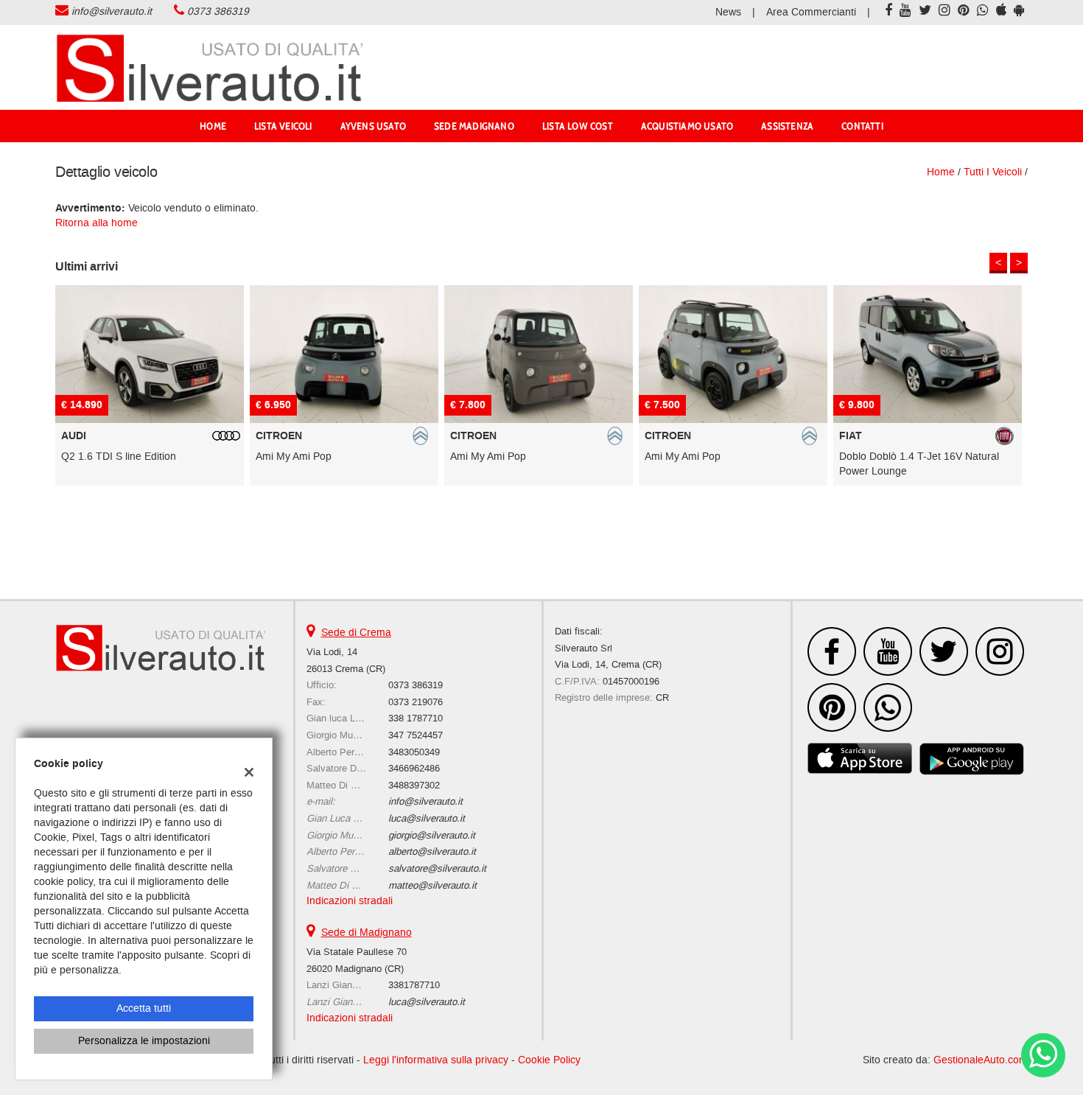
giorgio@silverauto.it (431, 835)
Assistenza (787, 126)
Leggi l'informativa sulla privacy (435, 1060)
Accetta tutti (143, 1008)
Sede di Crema (356, 633)
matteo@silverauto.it (432, 885)
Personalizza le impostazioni (144, 1041)
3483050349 (414, 752)
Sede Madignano (474, 126)
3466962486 (414, 768)
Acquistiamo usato (687, 126)
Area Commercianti (811, 12)
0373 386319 (218, 11)
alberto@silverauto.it (432, 851)
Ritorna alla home (96, 223)
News (728, 12)
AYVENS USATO (373, 126)
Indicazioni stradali (349, 901)
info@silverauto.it (111, 11)
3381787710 (414, 985)
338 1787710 (415, 718)
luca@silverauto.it (426, 818)
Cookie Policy (549, 1060)
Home (213, 126)
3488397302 (414, 785)
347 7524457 (415, 735)
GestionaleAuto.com (980, 1060)
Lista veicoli (283, 126)
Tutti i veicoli (993, 172)
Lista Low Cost (577, 126)
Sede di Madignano (366, 933)
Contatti (862, 126)
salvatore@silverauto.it (437, 868)
